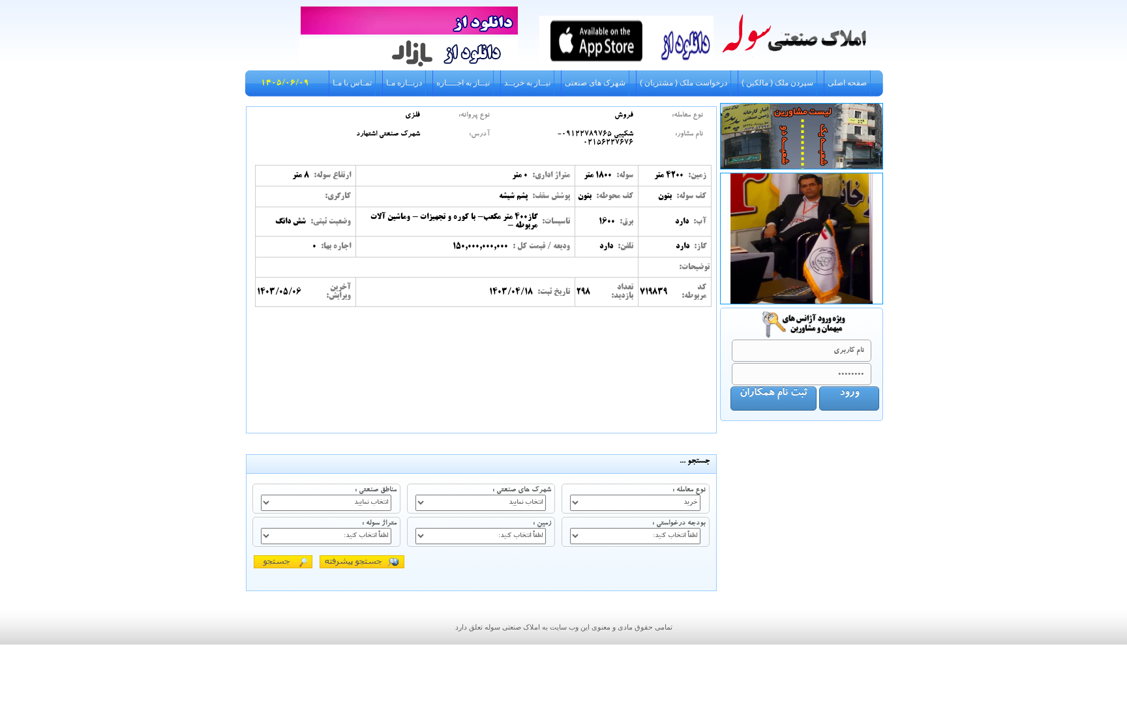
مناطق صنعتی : (376, 490)
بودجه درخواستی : (679, 523)
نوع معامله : (689, 490)
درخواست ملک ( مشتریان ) (683, 82)
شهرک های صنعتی (595, 82)
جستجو (283, 561)
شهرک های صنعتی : (521, 490)
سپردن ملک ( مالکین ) (777, 82)
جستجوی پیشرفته (362, 561)
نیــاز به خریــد (527, 82)
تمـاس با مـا (352, 82)
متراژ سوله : (379, 523)
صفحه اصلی (847, 82)
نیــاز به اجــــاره (463, 82)
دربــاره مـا (404, 82)
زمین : (542, 523)
